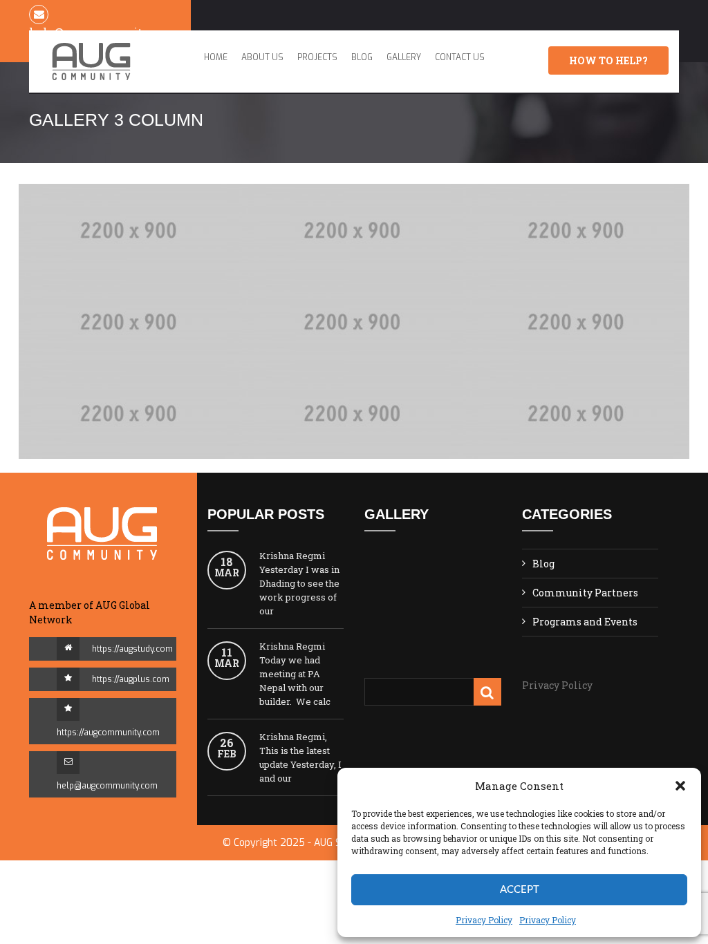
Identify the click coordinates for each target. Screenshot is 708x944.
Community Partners (585, 592)
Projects (317, 57)
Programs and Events (584, 621)
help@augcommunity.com (107, 785)
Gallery (403, 57)
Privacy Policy (557, 685)
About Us (262, 57)
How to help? (608, 60)
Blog (362, 57)
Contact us (460, 57)
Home (215, 57)
